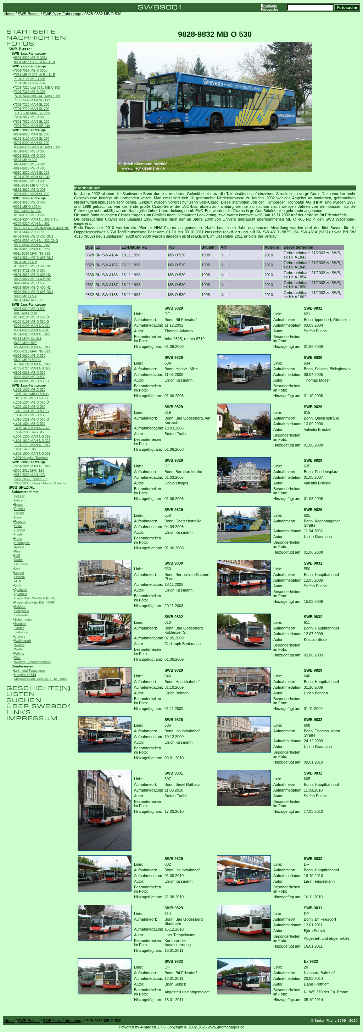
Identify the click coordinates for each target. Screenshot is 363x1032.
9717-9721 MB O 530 (29, 270)
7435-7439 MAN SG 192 (32, 100)
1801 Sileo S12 (25, 449)
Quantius (20, 594)
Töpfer (19, 628)
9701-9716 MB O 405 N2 (32, 266)
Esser (18, 517)
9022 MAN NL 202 (27, 211)
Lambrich (21, 564)
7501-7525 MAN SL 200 (31, 104)
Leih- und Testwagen (29, 670)
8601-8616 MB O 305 (29, 164)
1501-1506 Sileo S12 (29, 432)
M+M (18, 581)
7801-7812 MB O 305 (29, 117)
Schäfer (20, 607)
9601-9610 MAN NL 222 (32, 249)
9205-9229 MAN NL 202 (32, 224)
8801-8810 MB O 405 (29, 181)
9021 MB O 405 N (27, 207)
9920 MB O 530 (25, 296)
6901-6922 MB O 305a (30, 58)
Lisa (17, 568)
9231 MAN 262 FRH (29, 232)
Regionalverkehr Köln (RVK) (34, 602)
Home (9, 14)
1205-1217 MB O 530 (29, 407)
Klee (17, 551)
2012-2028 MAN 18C (29, 475)
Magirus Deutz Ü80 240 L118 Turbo (40, 679)
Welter (19, 649)
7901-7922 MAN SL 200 (31, 121)
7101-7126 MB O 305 (29, 79)
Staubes (20, 624)
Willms (19, 653)
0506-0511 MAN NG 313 (32, 351)
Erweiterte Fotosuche (269, 7)
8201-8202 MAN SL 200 (31, 143)
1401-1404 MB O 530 (29, 424)
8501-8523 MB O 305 (29, 155)
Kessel (19, 547)
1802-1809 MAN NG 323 (32, 453)
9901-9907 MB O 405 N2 (32, 287)
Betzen (19, 500)
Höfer (18, 538)
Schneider (21, 615)
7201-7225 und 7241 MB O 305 (37, 87)
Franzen (20, 521)
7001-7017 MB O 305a (30, 70)
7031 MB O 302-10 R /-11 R (34, 75)
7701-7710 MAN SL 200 (31, 109)
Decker (19, 509)
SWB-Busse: (29, 14)
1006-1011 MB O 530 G (31, 394)
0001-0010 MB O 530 (29, 309)
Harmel (19, 530)
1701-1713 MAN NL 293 (32, 445)
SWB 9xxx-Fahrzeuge (62, 14)
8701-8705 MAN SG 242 (32, 177)
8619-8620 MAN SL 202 (31, 172)
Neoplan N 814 (25, 675)
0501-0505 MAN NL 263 (32, 347)
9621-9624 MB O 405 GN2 (33, 258)
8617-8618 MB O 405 (29, 168)
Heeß (18, 534)
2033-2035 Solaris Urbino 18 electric (40, 483)
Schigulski (21, 611)
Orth (17, 585)
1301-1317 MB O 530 (29, 415)
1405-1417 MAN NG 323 (32, 428)
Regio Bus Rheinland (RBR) (34, 598)
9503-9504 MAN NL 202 (32, 245)
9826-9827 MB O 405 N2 (32, 279)
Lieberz (19, 577)
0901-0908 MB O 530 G (31, 381)
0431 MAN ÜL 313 (27, 338)
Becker (19, 496)
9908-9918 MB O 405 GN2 (33, 292)
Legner (19, 573)
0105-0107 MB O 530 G (31, 321)
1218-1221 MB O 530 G (31, 411)
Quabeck (20, 590)
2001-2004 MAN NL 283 (32, 466)
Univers (20, 636)
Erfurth (19, 513)
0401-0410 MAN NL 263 (32, 334)
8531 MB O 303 (25, 160)
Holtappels (22, 543)
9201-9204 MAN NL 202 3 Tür (36, 219)
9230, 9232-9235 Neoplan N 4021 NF (41, 228)
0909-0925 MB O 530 (29, 377)
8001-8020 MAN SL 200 (31, 134)
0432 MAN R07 (25, 343)
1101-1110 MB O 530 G (31, 398)
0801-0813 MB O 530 (29, 372)
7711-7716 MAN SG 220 (32, 113)
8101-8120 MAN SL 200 (31, 138)
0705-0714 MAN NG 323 (32, 368)
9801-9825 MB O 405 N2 (32, 275)
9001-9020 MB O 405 (29, 202)
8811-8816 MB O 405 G (31, 185)
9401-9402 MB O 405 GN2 (33, 236)
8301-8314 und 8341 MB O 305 (37, 147)
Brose (18, 504)
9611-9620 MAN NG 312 (32, 253)
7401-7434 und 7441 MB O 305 (37, 96)
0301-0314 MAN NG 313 (32, 330)
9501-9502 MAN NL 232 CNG (36, 241)
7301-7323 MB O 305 (29, 92)
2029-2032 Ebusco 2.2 (30, 479)
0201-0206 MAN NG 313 (32, 326)
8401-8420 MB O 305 (29, 151)
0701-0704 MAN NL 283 (32, 364)
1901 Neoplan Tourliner (31, 458)
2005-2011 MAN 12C (29, 470)
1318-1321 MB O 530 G (31, 419)
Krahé (18, 560)
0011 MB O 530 (25, 313)
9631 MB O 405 (25, 262)
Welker (19, 645)
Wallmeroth (22, 641)
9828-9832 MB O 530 (29, 283)
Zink (17, 658)
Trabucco (21, 632)
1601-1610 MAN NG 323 (32, 441)
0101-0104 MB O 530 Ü (31, 317)
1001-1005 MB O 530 (29, 390)
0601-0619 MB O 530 (29, 355)
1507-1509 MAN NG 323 (32, 436)
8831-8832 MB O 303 (29, 190)
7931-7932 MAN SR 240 (32, 126)
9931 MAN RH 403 (28, 300)
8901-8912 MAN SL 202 (31, 194)
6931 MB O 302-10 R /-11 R (34, 62)
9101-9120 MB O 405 (29, 215)
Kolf (17, 555)
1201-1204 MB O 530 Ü (31, 402)
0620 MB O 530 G (27, 360)
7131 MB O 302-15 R (29, 83)
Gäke (18, 526)
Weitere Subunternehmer (32, 662)
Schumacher (23, 619)
